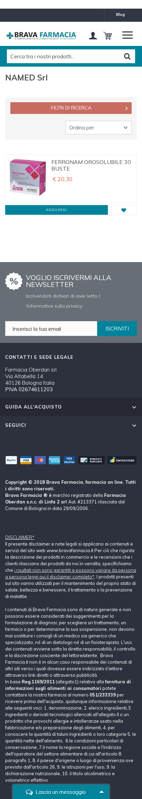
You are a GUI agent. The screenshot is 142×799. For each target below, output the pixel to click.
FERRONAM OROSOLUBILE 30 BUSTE (91, 165)
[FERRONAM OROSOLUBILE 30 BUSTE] (27, 179)
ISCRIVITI (117, 328)
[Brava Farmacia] (41, 36)
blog (120, 14)
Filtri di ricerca (71, 108)
